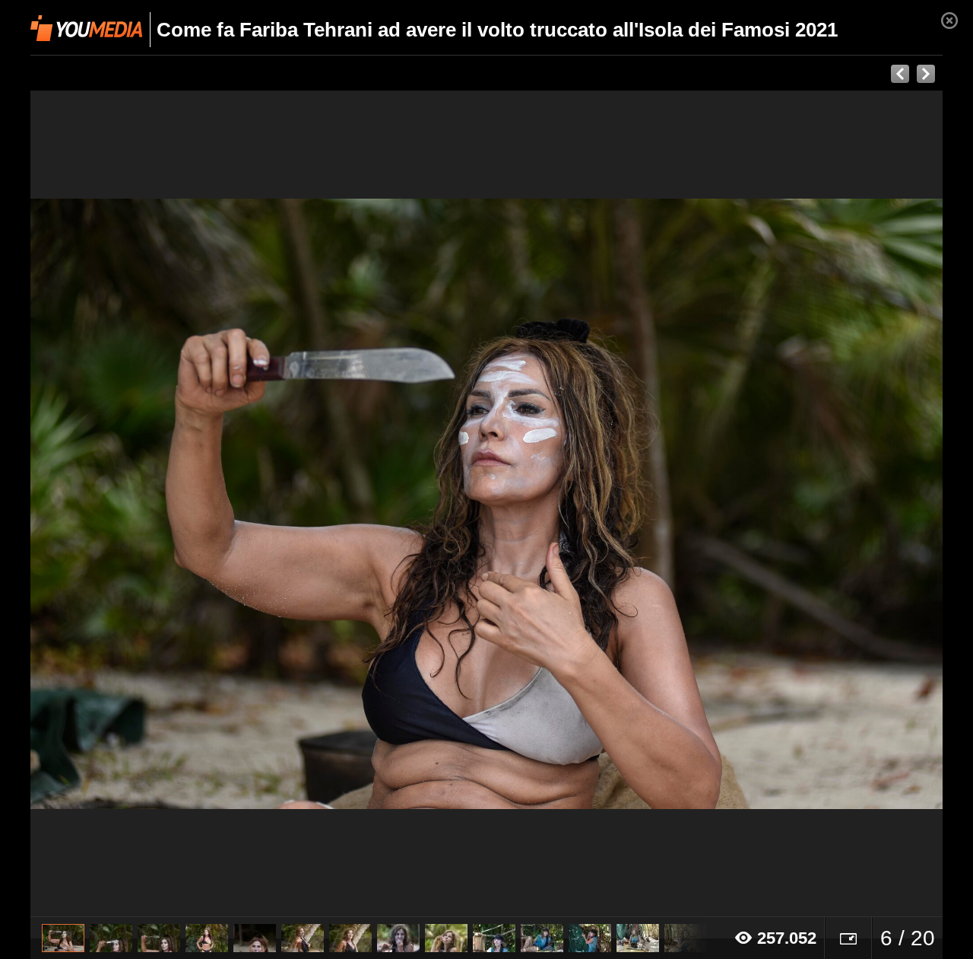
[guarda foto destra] (578, 504)
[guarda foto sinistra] (121, 504)
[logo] (86, 28)
